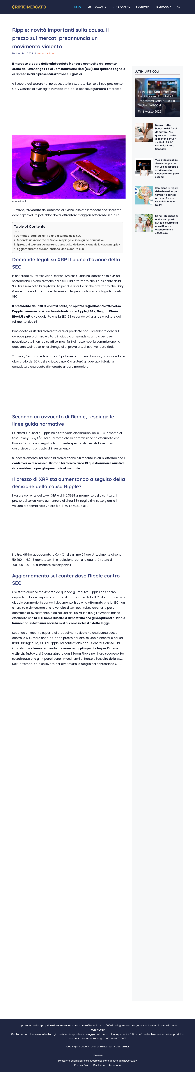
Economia (142, 6)
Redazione (114, 1065)
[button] (178, 7)
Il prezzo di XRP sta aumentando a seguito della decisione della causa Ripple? (68, 244)
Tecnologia (163, 6)
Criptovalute (97, 6)
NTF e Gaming (121, 6)
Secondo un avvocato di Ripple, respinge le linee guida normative (60, 240)
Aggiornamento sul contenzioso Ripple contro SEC (50, 249)
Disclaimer (99, 1065)
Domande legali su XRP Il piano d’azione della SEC (48, 236)
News (78, 6)
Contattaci (122, 1046)
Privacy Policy (82, 1065)
